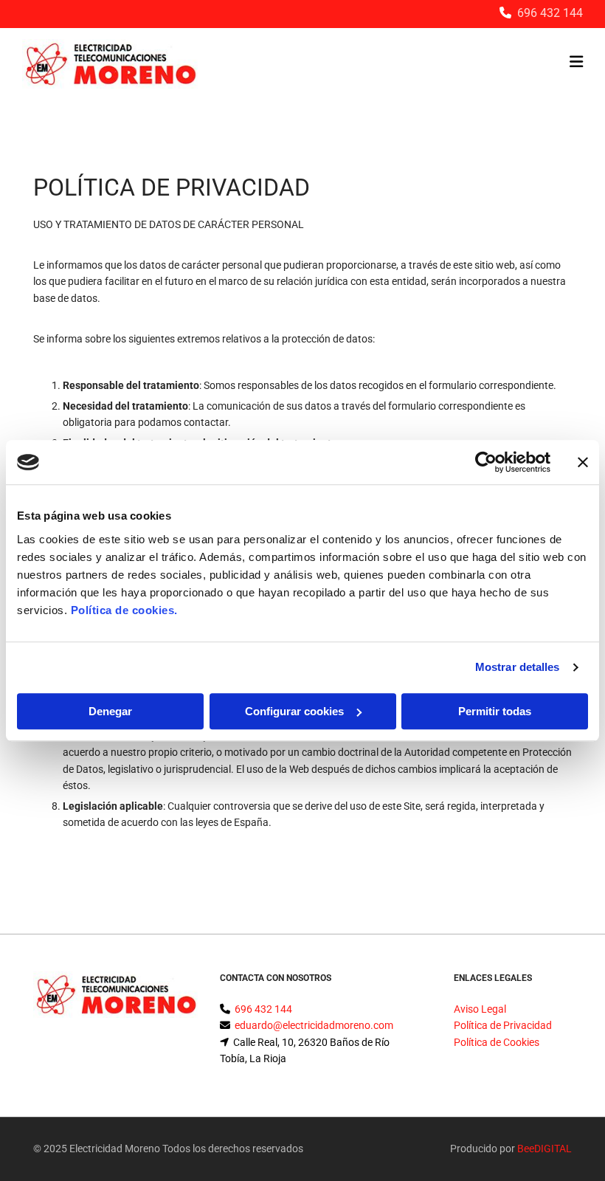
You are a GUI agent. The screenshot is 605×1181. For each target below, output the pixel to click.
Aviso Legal (480, 1009)
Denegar (110, 711)
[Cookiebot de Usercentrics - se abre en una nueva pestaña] (485, 462)
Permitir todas (494, 711)
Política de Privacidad (503, 1025)
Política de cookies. (124, 610)
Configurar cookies (294, 711)
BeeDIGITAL (544, 1148)
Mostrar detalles (517, 667)
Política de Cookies (496, 1042)
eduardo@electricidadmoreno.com (314, 1025)
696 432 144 (550, 13)
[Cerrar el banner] (583, 462)
